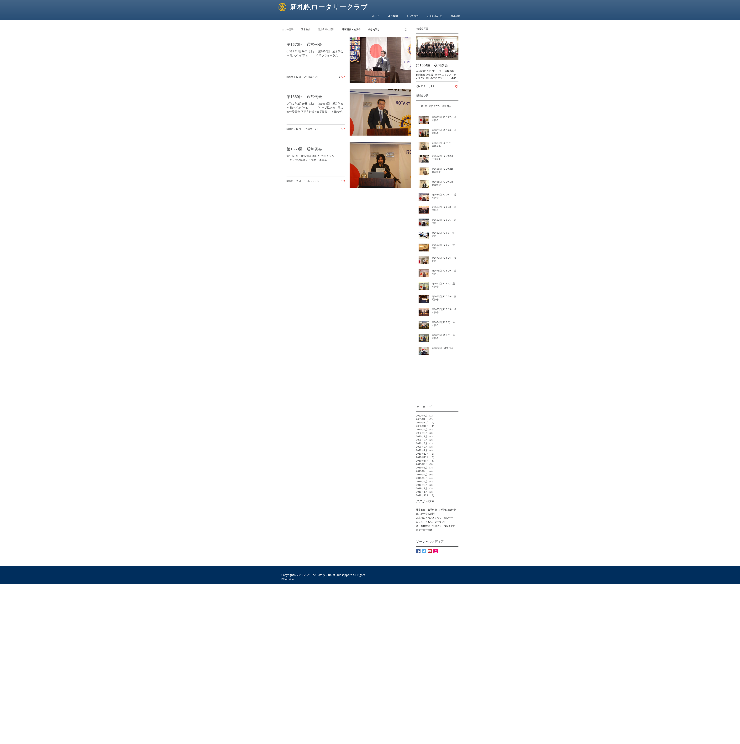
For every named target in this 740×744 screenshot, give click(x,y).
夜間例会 (432, 509)
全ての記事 (287, 29)
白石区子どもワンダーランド (431, 521)
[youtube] (430, 551)
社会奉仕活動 (423, 525)
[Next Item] (452, 48)
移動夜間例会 (451, 525)
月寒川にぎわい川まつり (428, 517)
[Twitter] (424, 551)
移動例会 (436, 525)
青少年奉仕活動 (326, 29)
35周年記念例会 (447, 509)
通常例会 (305, 29)
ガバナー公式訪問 (425, 513)
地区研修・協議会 (351, 29)
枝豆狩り (448, 517)
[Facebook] (418, 551)
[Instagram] (435, 551)
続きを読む (374, 29)
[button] (406, 30)
